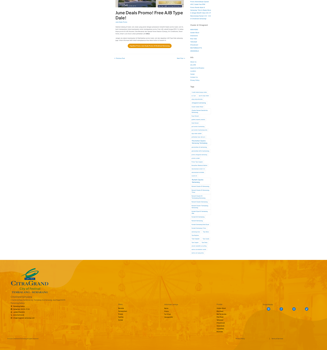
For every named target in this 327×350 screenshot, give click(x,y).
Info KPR (193, 65)
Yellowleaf (193, 42)
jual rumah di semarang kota (199, 130)
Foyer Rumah (195, 116)
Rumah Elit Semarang (198, 217)
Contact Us (194, 77)
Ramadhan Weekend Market (199, 165)
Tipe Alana (206, 232)
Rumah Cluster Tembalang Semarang (200, 206)
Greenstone (194, 35)
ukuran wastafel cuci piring (199, 246)
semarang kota (196, 232)
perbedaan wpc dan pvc (198, 137)
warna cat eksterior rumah (199, 249)
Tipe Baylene (195, 235)
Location (193, 71)
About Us (193, 62)
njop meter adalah (197, 133)
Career (192, 74)
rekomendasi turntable (198, 172)
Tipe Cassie (206, 238)
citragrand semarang (199, 103)
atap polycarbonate (197, 99)
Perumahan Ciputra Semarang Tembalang (199, 142)
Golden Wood (194, 32)
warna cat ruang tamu (198, 253)
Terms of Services (277, 338)
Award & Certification (197, 68)
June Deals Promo (121, 22)
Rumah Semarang (197, 221)
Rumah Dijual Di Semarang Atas (200, 212)
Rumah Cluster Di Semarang (200, 186)
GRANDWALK (194, 51)
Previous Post (119, 58)
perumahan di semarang (199, 147)
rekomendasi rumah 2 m (198, 169)
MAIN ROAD (194, 29)
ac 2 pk (194, 95)
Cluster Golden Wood (197, 106)
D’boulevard (194, 45)
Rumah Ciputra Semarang (197, 181)
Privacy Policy (194, 80)
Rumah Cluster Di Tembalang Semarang (198, 197)
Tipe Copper (195, 242)
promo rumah (196, 158)
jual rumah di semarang (198, 126)
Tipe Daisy (204, 242)
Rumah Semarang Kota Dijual (200, 224)
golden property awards (198, 119)
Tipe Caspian (196, 239)
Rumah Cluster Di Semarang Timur (200, 191)
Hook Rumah (195, 123)
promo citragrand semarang (199, 154)
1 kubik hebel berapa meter (199, 92)
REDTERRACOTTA (196, 48)
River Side (193, 39)
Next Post (181, 58)
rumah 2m (194, 176)
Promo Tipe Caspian (197, 162)
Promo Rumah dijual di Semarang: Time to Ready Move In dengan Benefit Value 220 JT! (200, 10)
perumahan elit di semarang (200, 151)
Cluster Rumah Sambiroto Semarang (200, 111)
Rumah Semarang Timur (199, 228)
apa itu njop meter (204, 95)
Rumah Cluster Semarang (200, 202)
